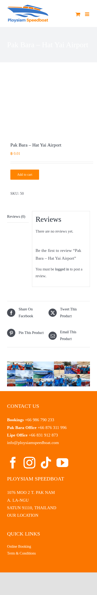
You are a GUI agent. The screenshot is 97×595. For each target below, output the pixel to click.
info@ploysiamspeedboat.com (33, 442)
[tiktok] (46, 462)
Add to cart (24, 174)
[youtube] (62, 462)
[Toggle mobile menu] (87, 14)
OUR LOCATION (22, 515)
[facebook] (13, 462)
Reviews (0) (16, 216)
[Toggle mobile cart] (78, 14)
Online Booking (19, 546)
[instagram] (29, 462)
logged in (62, 269)
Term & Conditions (21, 553)
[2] (48, 103)
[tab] (18, 217)
